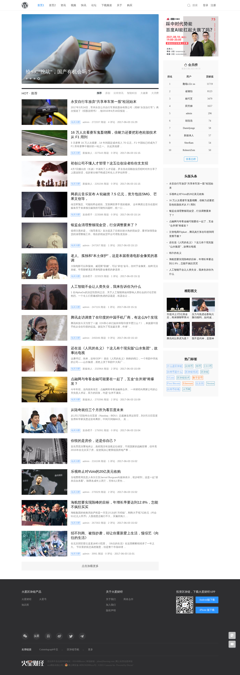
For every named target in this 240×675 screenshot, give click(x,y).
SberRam (188, 143)
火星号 (43, 599)
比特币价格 (173, 389)
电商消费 (75, 122)
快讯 (83, 5)
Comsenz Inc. (110, 665)
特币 (198, 366)
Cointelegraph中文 (48, 649)
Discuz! (130, 665)
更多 (90, 649)
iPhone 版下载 (207, 610)
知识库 (25, 605)
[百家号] (47, 636)
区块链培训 (191, 372)
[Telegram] (82, 636)
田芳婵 (189, 106)
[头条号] (36, 636)
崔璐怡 (189, 91)
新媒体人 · (89, 152)
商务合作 (128, 599)
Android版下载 (207, 599)
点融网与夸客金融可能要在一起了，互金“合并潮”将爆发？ (191, 223)
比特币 (189, 366)
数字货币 (198, 377)
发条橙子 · (89, 214)
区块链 (204, 372)
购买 (129, 5)
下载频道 (106, 5)
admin (189, 113)
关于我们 (111, 599)
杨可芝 (189, 98)
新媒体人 (189, 135)
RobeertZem (189, 150)
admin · (87, 122)
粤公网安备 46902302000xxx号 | (83, 665)
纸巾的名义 (175, 253)
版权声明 (111, 610)
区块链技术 (183, 377)
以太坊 (199, 383)
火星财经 (26, 599)
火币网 (186, 389)
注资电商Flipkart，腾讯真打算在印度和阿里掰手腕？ (191, 234)
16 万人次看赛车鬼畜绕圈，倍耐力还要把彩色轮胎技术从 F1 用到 (191, 202)
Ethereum (188, 383)
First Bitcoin (173, 383)
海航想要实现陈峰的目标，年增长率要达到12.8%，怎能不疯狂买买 (191, 261)
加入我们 (111, 605)
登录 (205, 5)
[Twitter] (70, 636)
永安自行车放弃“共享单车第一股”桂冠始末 (191, 185)
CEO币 (208, 366)
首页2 (52, 5)
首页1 (40, 5)
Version (210, 383)
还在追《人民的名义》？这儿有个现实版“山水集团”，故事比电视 (191, 244)
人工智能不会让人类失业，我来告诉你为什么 (191, 271)
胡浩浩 (189, 120)
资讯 (63, 5)
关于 (119, 5)
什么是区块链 (174, 366)
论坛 (93, 5)
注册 (213, 5)
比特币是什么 (174, 372)
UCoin (170, 377)
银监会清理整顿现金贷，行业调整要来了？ (190, 213)
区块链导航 (73, 649)
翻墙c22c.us (189, 84)
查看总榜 (191, 159)
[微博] (59, 636)
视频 (73, 5)
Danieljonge (189, 128)
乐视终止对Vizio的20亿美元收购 (186, 194)
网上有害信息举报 (124, 661)
